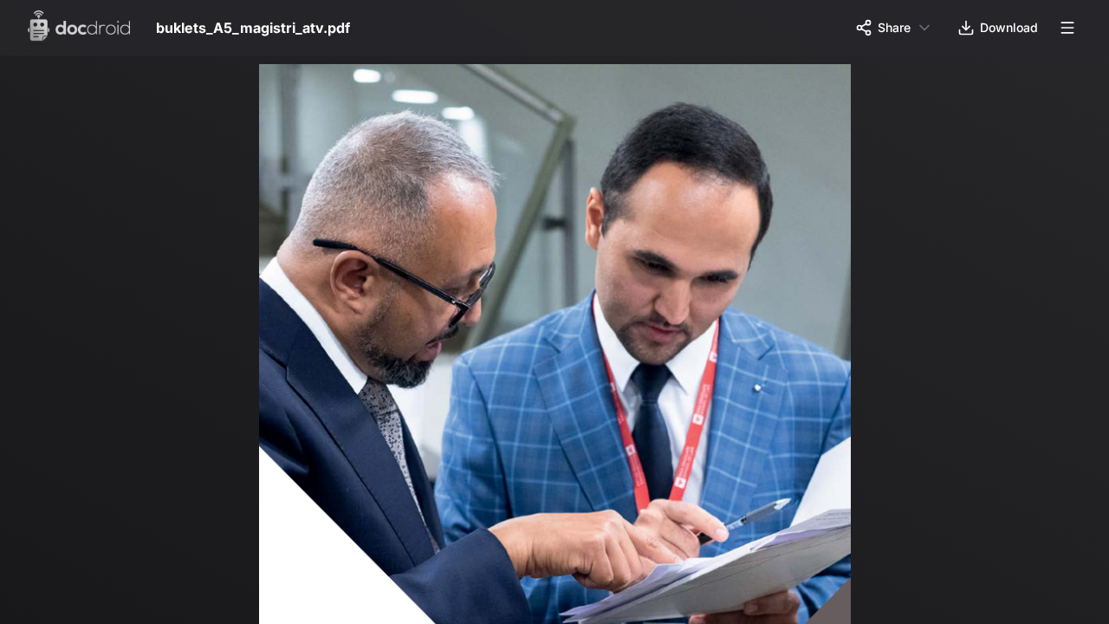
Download (1009, 27)
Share (894, 27)
